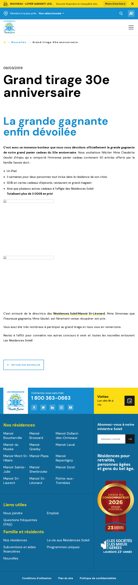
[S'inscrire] (130, 439)
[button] (132, 3)
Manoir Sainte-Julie (14, 469)
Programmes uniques (63, 547)
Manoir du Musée (10, 446)
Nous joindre (13, 513)
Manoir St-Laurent (11, 480)
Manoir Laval (65, 444)
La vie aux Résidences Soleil (68, 540)
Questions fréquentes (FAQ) (20, 522)
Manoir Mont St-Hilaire (15, 458)
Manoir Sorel (65, 467)
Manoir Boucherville (12, 435)
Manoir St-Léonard (37, 480)
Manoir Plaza (38, 456)
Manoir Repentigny (64, 458)
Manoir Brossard (36, 435)
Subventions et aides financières (19, 549)
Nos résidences (15, 540)
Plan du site (65, 578)
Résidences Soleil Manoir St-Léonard (79, 313)
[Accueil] (9, 32)
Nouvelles (10, 558)
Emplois (53, 513)
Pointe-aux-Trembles (65, 480)
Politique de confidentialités (98, 578)
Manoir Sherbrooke (38, 469)
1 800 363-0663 (51, 398)
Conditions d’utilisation (36, 578)
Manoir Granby (35, 446)
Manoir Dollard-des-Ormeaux (67, 435)
